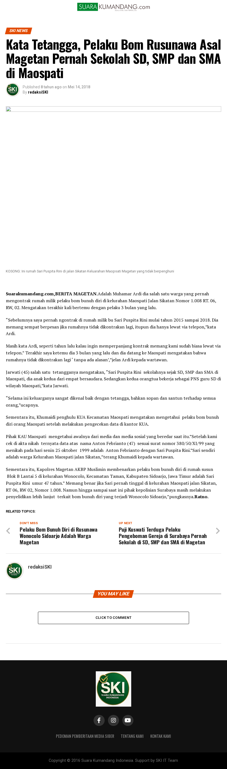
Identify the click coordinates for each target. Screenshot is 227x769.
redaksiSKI (38, 92)
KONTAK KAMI (160, 736)
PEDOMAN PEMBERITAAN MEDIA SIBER (85, 736)
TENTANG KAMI (132, 736)
